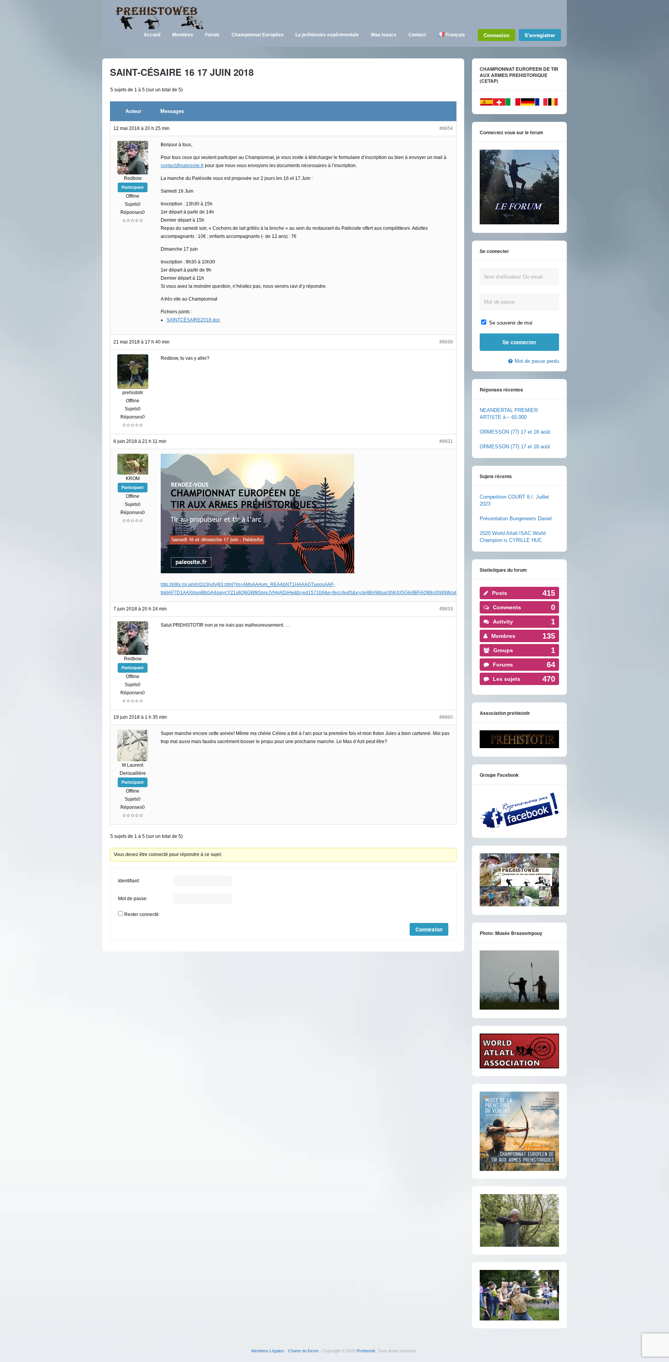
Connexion (496, 35)
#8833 (446, 609)
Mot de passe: (133, 898)
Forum (212, 35)
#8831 (446, 441)
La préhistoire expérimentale (327, 35)
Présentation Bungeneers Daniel (516, 518)
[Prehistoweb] (156, 27)
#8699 (446, 342)
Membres (182, 35)
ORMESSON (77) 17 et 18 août (515, 432)
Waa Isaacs (383, 35)
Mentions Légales (267, 1350)
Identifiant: (129, 881)
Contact (417, 35)
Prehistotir (366, 1350)
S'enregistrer (540, 35)
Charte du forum (303, 1350)
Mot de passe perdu (537, 361)
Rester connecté (141, 914)
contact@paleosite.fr (182, 165)
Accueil (152, 35)
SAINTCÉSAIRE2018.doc (193, 320)
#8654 (446, 128)
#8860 (446, 717)
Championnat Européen (257, 35)
